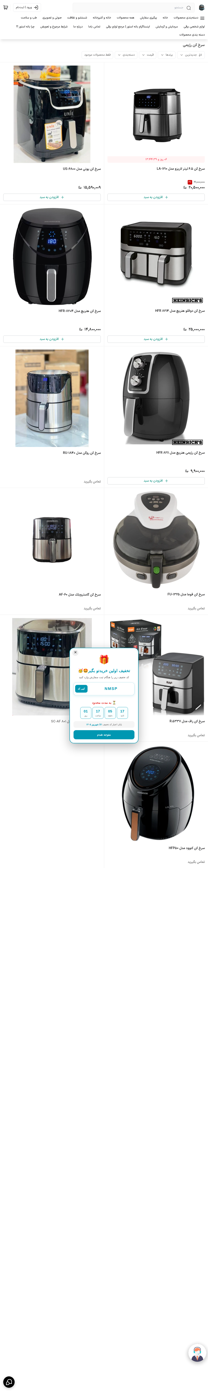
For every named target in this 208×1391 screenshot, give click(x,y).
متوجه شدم (104, 734)
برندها (169, 55)
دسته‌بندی (129, 55)
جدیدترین (191, 55)
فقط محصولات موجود (97, 55)
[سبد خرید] (5, 7)
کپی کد (81, 688)
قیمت (150, 55)
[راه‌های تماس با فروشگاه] (9, 1382)
